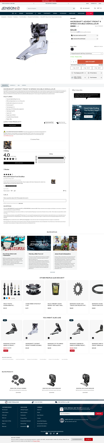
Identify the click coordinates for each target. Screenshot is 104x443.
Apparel (55, 13)
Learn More (101, 64)
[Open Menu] (24, 8)
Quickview (18, 392)
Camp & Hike (72, 13)
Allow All (88, 439)
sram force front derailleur (8, 359)
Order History (5, 412)
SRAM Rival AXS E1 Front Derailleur (85, 388)
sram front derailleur (20, 359)
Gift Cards (4, 415)
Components (47, 13)
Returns (4, 423)
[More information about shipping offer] (97, 35)
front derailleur (43, 359)
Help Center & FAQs (6, 421)
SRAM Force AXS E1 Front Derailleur (52, 388)
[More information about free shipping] (85, 73)
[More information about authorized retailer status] (97, 38)
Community (23, 415)
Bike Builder (81, 13)
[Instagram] (51, 433)
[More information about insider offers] (85, 77)
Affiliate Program (24, 409)
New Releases (29, 13)
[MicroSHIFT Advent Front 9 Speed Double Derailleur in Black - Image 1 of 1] (34, 41)
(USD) (100, 3)
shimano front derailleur (32, 359)
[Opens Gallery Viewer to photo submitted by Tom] (7, 145)
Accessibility (23, 426)
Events (38, 412)
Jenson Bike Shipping (41, 421)
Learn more (21, 203)
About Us (39, 409)
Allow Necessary (77, 439)
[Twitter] (57, 433)
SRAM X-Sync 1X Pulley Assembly (18, 388)
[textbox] (35, 200)
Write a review (12, 125)
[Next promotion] (68, 3)
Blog (87, 3)
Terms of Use (23, 423)
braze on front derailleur (54, 359)
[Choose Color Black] (72, 49)
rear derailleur (65, 359)
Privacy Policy (36, 441)
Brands (21, 13)
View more (52, 272)
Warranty (4, 426)
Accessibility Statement (26, 421)
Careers (39, 418)
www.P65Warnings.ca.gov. (8, 135)
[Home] (10, 8)
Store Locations (24, 412)
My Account (4, 409)
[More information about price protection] (101, 77)
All (16, 13)
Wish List (4, 417)
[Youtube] (47, 433)
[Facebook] (54, 433)
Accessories (63, 13)
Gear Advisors (40, 415)
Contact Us (93, 3)
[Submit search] (74, 8)
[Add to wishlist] (102, 19)
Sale (91, 13)
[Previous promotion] (34, 3)
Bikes (39, 13)
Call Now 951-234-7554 (71, 421)
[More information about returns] (101, 73)
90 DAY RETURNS (51, 3)
